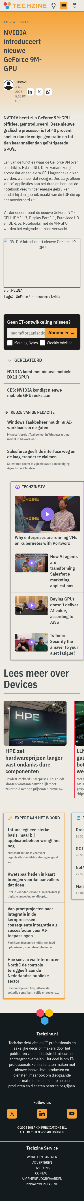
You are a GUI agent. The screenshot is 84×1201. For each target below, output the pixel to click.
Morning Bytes (26, 342)
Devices (23, 22)
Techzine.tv (33, 486)
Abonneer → (61, 332)
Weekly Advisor (59, 342)
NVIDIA (16, 290)
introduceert (39, 296)
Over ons (42, 1168)
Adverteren (42, 1162)
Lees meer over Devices (36, 678)
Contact (42, 1173)
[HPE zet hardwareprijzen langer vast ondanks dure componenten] (35, 723)
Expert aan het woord (37, 817)
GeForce (22, 296)
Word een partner (42, 1157)
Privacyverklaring (42, 1184)
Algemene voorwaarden (42, 1178)
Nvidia (55, 296)
